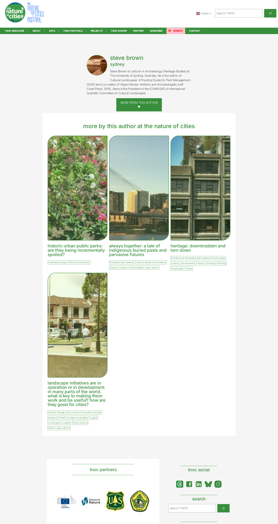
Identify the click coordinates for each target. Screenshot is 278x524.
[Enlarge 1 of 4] (72, 498)
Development (187, 263)
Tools (131, 267)
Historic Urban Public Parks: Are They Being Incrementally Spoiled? (76, 250)
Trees (189, 268)
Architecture (177, 258)
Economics (73, 412)
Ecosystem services (91, 412)
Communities (218, 258)
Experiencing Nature (156, 262)
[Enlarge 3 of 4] (120, 495)
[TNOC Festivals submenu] (86, 31)
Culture (139, 262)
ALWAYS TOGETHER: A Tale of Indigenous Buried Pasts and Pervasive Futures (138, 250)
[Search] (270, 13)
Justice (123, 267)
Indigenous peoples (78, 417)
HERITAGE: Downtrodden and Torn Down (198, 248)
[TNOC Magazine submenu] (27, 31)
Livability (66, 423)
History (113, 267)
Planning (221, 263)
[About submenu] (44, 31)
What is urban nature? (148, 267)
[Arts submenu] (58, 31)
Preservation (83, 262)
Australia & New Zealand (121, 262)
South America (80, 423)
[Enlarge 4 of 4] (145, 494)
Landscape (53, 423)
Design (62, 262)
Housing (211, 263)
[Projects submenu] (106, 31)
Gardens (52, 417)
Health (62, 417)
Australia (52, 262)
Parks (71, 262)
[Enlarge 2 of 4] (96, 500)
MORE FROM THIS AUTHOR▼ (139, 105)
